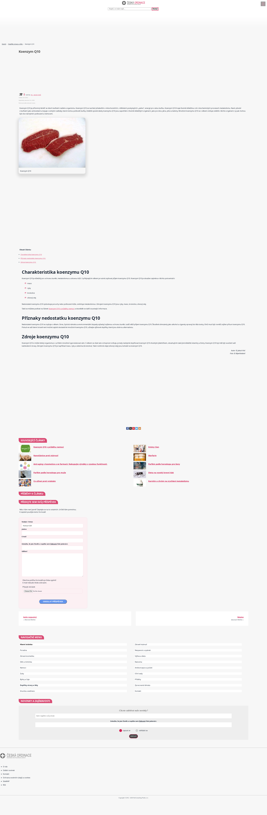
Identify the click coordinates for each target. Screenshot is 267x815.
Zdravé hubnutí (141, 644)
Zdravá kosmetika (27, 656)
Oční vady (139, 673)
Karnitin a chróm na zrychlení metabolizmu (168, 481)
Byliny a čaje (25, 679)
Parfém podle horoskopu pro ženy (164, 464)
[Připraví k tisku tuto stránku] (139, 429)
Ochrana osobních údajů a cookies (16, 777)
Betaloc (240, 617)
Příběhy (138, 679)
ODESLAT (133, 736)
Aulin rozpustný (30, 617)
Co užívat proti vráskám (44, 481)
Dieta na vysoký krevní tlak (161, 472)
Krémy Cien (153, 447)
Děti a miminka (26, 662)
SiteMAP (6, 781)
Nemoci (23, 668)
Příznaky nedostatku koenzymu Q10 (33, 258)
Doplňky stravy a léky (15, 44)
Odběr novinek (9, 770)
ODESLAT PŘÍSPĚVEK (53, 602)
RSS (4, 785)
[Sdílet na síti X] (130, 429)
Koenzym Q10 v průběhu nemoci (61, 309)
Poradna (23, 650)
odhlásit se (143, 730)
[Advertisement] (62, 27)
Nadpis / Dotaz (27, 522)
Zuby (22, 673)
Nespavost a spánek (143, 650)
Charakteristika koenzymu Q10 (31, 255)
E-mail (24, 536)
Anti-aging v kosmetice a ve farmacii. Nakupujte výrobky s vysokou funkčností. (70, 464)
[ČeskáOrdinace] (133, 5)
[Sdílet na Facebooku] (127, 429)
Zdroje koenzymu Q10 (28, 262)
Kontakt (138, 691)
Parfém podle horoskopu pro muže (49, 472)
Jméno (24, 529)
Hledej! (155, 9)
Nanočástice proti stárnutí (45, 455)
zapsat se (126, 730)
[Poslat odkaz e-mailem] (136, 429)
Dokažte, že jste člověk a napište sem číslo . (45, 544)
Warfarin (152, 455)
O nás (5, 766)
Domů (4, 44)
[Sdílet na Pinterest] (133, 429)
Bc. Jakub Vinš (36, 95)
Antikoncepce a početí (143, 668)
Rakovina (138, 662)
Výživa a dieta (140, 656)
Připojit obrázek (29, 587)
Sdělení (24, 551)
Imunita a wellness (27, 691)
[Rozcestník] (263, 4)
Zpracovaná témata (142, 685)
